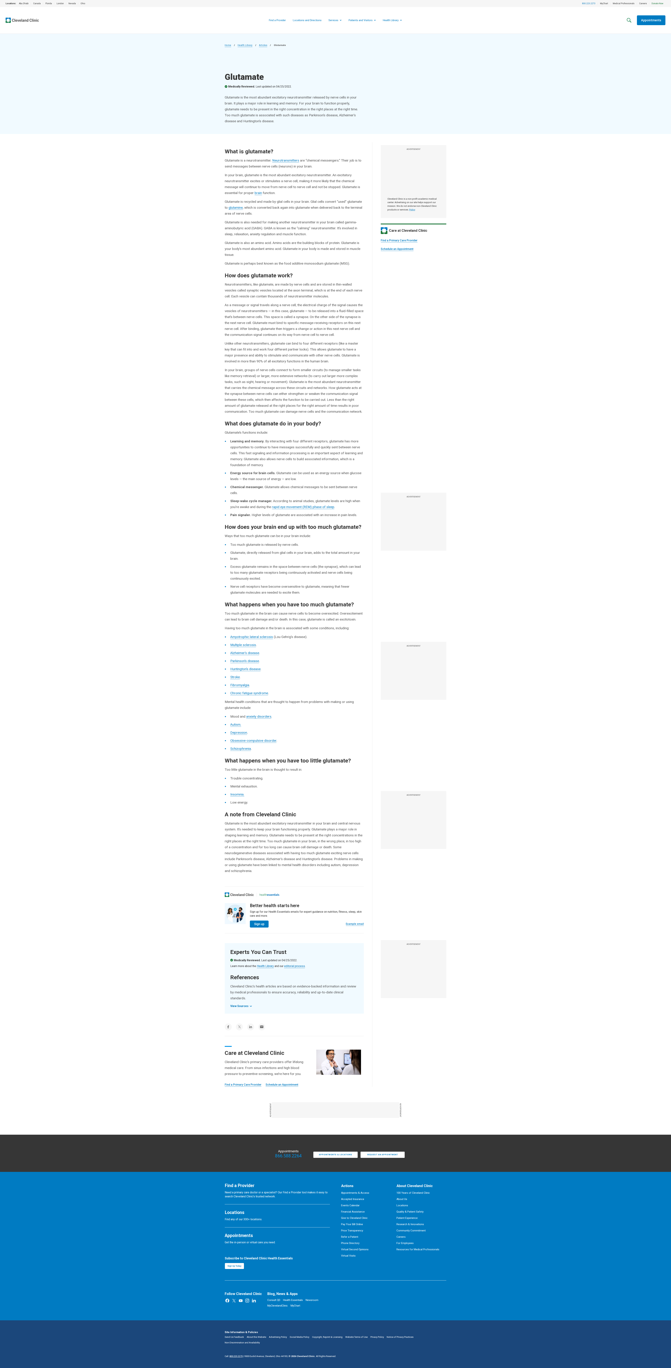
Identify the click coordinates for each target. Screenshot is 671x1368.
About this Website (256, 1337)
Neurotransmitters (285, 160)
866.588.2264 (288, 1156)
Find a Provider (277, 20)
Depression (238, 733)
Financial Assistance (353, 1211)
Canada (37, 3)
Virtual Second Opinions (355, 1249)
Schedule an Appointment (397, 249)
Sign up (259, 924)
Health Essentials (293, 1300)
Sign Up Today (234, 1266)
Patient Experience (407, 1218)
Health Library (245, 45)
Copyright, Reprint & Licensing (327, 1337)
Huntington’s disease (245, 669)
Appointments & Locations (335, 1155)
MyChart (604, 3)
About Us (401, 1199)
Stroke (235, 677)
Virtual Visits (348, 1255)
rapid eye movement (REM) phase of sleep (303, 507)
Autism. (235, 725)
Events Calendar (350, 1205)
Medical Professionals (623, 3)
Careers (643, 3)
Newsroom (312, 1300)
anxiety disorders (258, 716)
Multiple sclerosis (243, 645)
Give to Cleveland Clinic (354, 1218)
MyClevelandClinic (277, 1305)
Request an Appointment (382, 1155)
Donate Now (657, 3)
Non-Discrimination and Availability (242, 1342)
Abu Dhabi (23, 3)
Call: (234, 1356)
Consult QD (273, 1300)
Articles (263, 45)
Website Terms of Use (356, 1337)
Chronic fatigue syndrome (249, 693)
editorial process (294, 966)
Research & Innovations (410, 1224)
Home (228, 45)
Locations (402, 1205)
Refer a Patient (349, 1236)
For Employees (405, 1243)
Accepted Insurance (352, 1199)
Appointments (651, 20)
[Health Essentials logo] (269, 895)
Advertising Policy (278, 1337)
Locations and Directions (307, 20)
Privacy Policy (377, 1337)
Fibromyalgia (239, 685)
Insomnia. (237, 794)
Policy (412, 209)
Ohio (83, 3)
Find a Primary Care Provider (399, 240)
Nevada (72, 3)
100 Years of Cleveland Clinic (413, 1192)
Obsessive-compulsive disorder (253, 741)
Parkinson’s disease (244, 661)
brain (258, 193)
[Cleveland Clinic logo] (239, 895)
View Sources (239, 1006)
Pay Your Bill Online (352, 1224)
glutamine (236, 208)
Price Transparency (352, 1230)
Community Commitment (411, 1230)
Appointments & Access (355, 1192)
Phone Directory (350, 1243)
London (60, 3)
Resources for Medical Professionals (417, 1249)
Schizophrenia (240, 749)
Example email (355, 923)
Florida (48, 3)
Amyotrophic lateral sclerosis (251, 637)
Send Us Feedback (234, 1337)
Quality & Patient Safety (410, 1211)
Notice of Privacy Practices (400, 1337)
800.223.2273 (588, 3)
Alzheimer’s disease (244, 653)
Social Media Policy (299, 1337)
